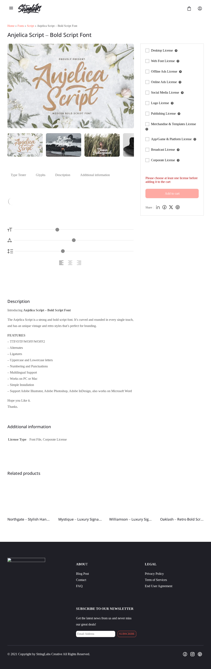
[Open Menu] (11, 8)
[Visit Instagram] (192, 654)
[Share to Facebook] (164, 207)
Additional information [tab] (95, 175)
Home (10, 25)
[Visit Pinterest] (200, 654)
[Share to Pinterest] (177, 207)
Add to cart (172, 193)
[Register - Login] (200, 8)
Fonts (21, 25)
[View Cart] (189, 8)
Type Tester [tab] (18, 175)
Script (30, 25)
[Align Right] (79, 263)
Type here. (49, 201)
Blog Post (82, 573)
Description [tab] (62, 175)
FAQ (79, 586)
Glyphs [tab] (40, 175)
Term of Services (156, 580)
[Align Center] (71, 263)
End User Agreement (158, 586)
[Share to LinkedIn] (157, 207)
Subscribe (127, 633)
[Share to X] (171, 207)
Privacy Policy (154, 573)
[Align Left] (62, 263)
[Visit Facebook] (185, 654)
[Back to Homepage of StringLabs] (100, 8)
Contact (81, 580)
